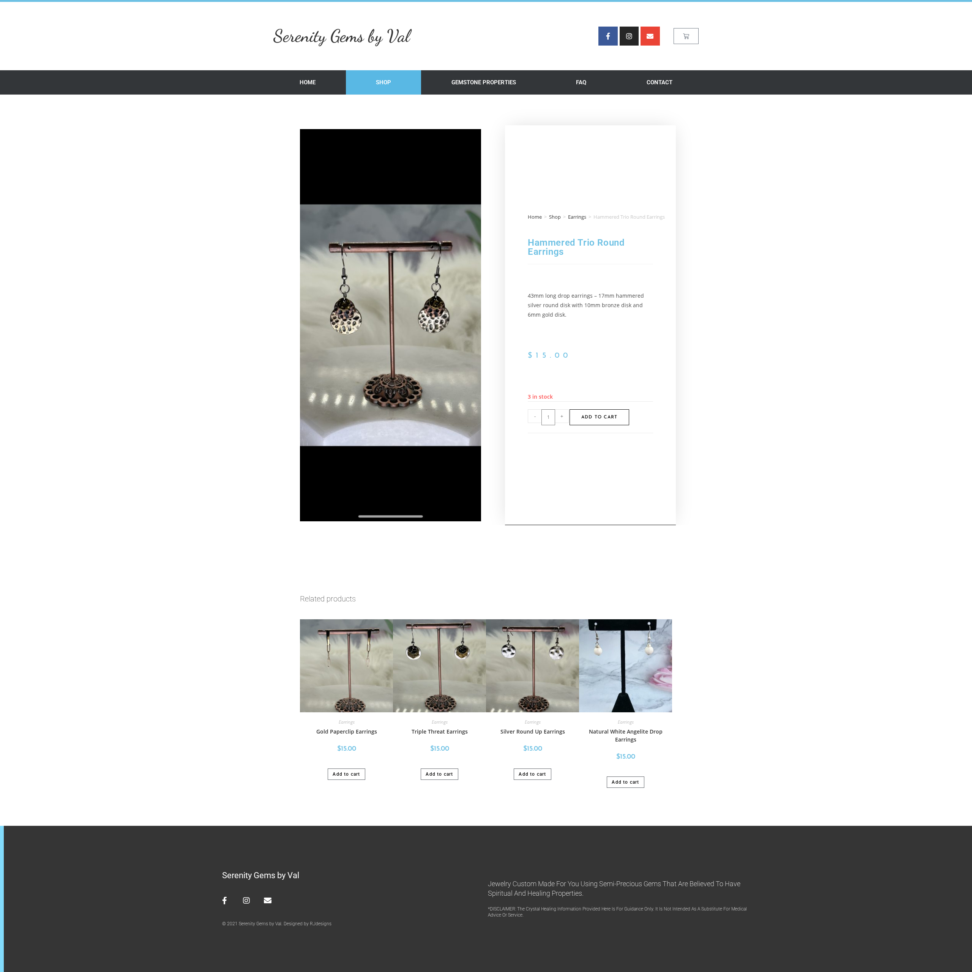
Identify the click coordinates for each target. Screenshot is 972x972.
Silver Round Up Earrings (532, 731)
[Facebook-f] (607, 36)
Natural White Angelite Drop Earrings (626, 735)
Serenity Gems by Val (341, 35)
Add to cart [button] (346, 774)
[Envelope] (650, 36)
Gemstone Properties (483, 82)
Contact (659, 82)
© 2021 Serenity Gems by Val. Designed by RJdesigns (276, 923)
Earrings (577, 216)
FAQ (581, 82)
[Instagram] (629, 36)
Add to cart (599, 417)
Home (308, 82)
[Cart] (686, 36)
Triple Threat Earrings (440, 731)
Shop (383, 82)
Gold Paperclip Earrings (346, 731)
